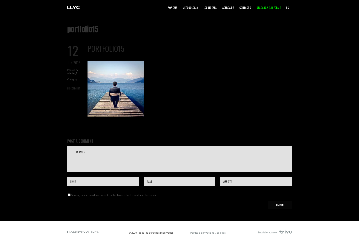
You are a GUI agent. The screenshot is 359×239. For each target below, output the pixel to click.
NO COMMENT (73, 88)
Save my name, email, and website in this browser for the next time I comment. (114, 195)
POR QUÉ (172, 7)
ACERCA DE (228, 7)
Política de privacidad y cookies (208, 232)
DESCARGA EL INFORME (269, 7)
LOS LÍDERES (210, 7)
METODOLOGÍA (190, 7)
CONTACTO (245, 7)
